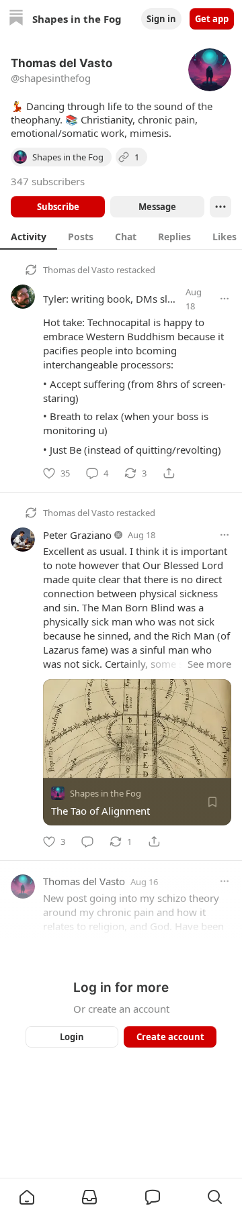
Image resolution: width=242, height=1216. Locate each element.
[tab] (28, 236)
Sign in (161, 19)
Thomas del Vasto (78, 270)
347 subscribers (48, 181)
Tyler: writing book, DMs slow (112, 298)
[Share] (168, 473)
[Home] (16, 19)
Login (72, 1037)
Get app (212, 19)
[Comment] (87, 841)
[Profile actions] (220, 206)
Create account (170, 1037)
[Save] (212, 802)
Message (157, 207)
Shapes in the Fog (105, 793)
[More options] (224, 298)
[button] (27, 1197)
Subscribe (58, 207)
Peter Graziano (77, 535)
